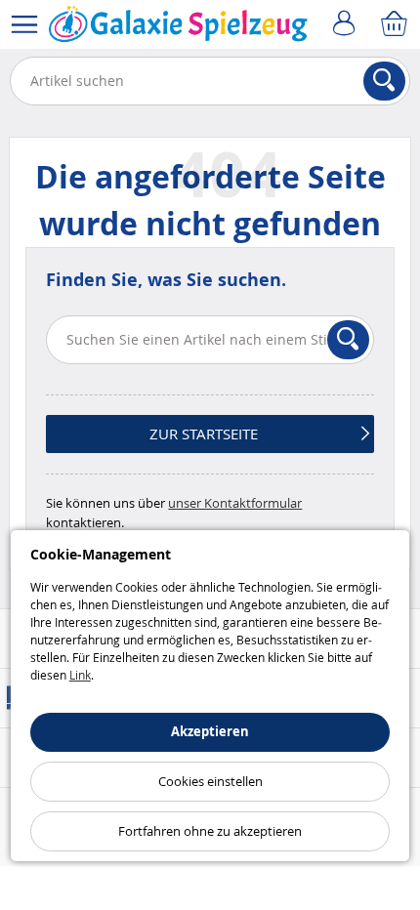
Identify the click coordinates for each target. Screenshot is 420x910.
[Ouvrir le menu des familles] (24, 24)
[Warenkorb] (395, 24)
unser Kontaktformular (235, 503)
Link (80, 674)
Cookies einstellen (210, 781)
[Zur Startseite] (178, 28)
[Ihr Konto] (346, 24)
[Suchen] (384, 81)
